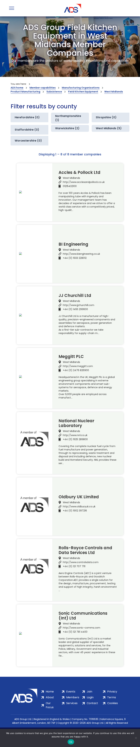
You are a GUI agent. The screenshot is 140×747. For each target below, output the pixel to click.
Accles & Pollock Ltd (79, 172)
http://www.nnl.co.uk (75, 435)
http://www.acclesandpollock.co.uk (84, 182)
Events (70, 691)
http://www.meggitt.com (78, 366)
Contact (92, 703)
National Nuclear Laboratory (76, 423)
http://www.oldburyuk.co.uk (79, 506)
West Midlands (113, 91)
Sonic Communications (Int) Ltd (83, 616)
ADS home (17, 87)
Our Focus (50, 705)
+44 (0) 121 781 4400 (75, 631)
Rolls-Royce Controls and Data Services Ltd (85, 550)
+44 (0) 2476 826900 (76, 370)
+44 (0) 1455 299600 (75, 309)
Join (89, 691)
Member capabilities (43, 87)
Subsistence (54, 91)
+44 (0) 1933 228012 (75, 258)
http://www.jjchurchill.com (78, 305)
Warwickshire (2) (67, 128)
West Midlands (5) (109, 128)
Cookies (112, 703)
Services (72, 703)
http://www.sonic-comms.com (81, 627)
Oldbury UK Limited (79, 497)
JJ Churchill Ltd (75, 295)
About (50, 697)
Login (90, 697)
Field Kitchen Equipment (83, 91)
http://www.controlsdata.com (81, 562)
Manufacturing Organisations (81, 87)
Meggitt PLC (71, 356)
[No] (135, 738)
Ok (70, 742)
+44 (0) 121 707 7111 (74, 566)
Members (72, 697)
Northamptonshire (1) (68, 118)
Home (50, 691)
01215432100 (70, 186)
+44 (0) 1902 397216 (75, 510)
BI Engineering (73, 244)
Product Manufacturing (25, 91)
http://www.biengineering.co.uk (81, 254)
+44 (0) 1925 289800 (75, 439)
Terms (111, 697)
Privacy (112, 691)
